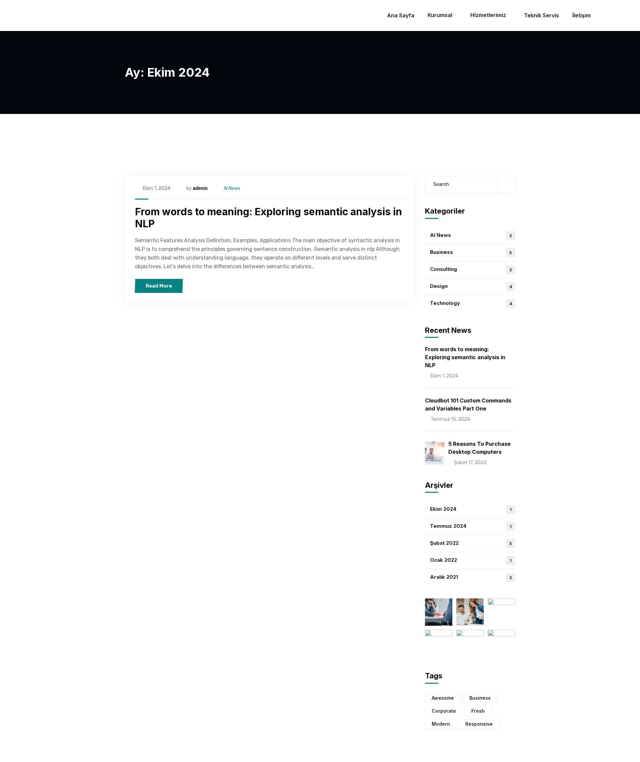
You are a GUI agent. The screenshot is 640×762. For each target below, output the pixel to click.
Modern (441, 724)
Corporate (444, 711)
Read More (159, 286)
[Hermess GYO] (49, 15)
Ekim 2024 (471, 509)
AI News (232, 188)
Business (471, 252)
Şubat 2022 (471, 543)
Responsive (479, 724)
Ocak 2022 (471, 560)
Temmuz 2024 (471, 526)
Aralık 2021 (471, 577)
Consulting (471, 269)
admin (200, 188)
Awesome (443, 698)
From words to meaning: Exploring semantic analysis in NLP (465, 357)
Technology (471, 303)
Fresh (478, 711)
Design (471, 286)
